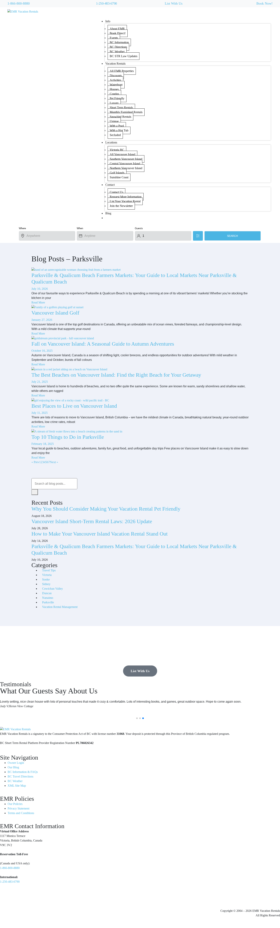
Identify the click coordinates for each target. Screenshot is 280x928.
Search (232, 235)
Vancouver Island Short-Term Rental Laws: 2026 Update (91, 521)
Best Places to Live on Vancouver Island (74, 406)
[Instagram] (35, 898)
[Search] (34, 492)
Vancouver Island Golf (55, 313)
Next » (54, 462)
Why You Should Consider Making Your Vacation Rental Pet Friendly (105, 509)
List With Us (173, 3)
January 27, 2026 (41, 319)
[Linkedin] (15, 898)
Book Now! (264, 3)
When (80, 228)
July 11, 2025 (39, 412)
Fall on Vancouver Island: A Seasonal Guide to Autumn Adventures (102, 344)
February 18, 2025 (42, 443)
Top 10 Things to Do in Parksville (67, 437)
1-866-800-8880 (18, 3)
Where (22, 228)
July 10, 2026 (39, 288)
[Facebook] (5, 898)
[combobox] (54, 483)
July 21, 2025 (39, 381)
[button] (137, 718)
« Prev (35, 462)
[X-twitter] (25, 898)
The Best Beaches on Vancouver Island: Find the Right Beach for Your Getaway (116, 375)
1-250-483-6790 (106, 3)
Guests (139, 228)
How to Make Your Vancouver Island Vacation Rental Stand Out (99, 534)
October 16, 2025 (42, 350)
